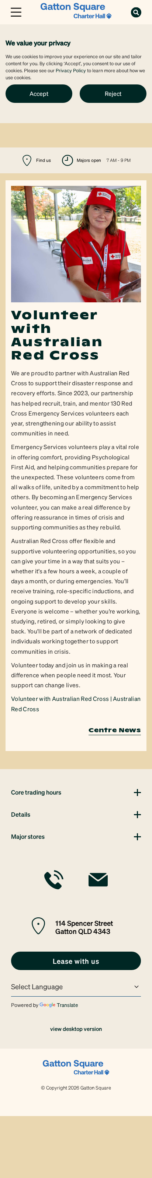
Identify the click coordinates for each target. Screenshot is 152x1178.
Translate (67, 1004)
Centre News (115, 730)
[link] (76, 11)
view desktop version (76, 1028)
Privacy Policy (71, 70)
